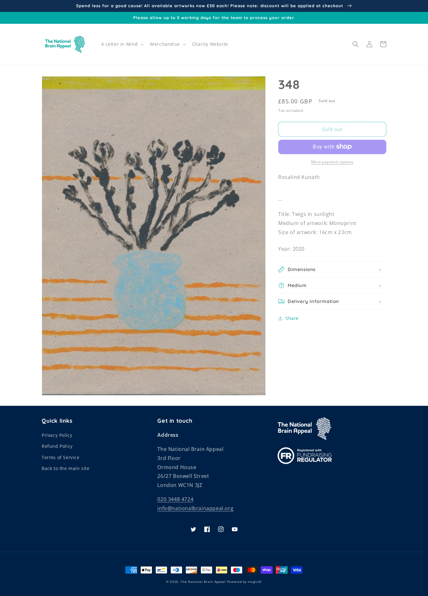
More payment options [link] (332, 161)
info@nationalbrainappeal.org (195, 508)
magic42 (255, 581)
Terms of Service (61, 457)
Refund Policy (57, 446)
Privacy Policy (57, 435)
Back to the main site (66, 468)
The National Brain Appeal (203, 581)
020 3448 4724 (175, 499)
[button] (122, 44)
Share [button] (292, 318)
